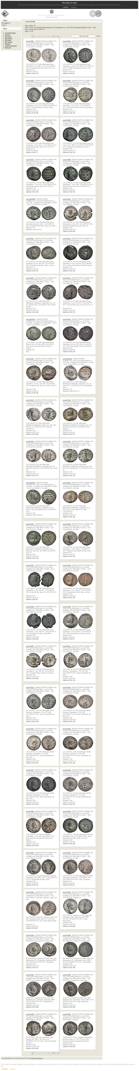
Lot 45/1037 (30, 770)
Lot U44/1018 (67, 359)
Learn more (73, 7)
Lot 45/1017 (30, 359)
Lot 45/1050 (67, 1014)
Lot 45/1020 (67, 400)
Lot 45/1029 (30, 606)
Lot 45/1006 (67, 120)
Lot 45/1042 (67, 853)
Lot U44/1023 (30, 483)
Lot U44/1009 (30, 199)
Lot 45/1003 (30, 80)
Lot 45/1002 (67, 41)
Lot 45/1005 (30, 120)
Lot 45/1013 (30, 278)
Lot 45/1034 (67, 687)
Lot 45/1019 (30, 400)
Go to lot (82, 36)
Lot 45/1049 (30, 1014)
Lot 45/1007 (30, 159)
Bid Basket (8, 38)
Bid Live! (8, 47)
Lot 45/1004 (67, 80)
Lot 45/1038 (67, 770)
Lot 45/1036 (67, 729)
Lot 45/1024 (67, 483)
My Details (8, 42)
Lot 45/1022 (67, 441)
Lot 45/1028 (67, 565)
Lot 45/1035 (30, 729)
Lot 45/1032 (67, 646)
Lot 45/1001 (30, 41)
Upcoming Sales (10, 33)
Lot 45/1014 (67, 278)
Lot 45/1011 (30, 238)
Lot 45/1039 (30, 811)
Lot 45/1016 (67, 319)
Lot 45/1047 (30, 975)
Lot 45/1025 (30, 524)
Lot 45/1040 (67, 811)
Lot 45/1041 (30, 853)
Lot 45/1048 (67, 975)
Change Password (11, 46)
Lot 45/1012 (67, 238)
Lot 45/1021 (30, 441)
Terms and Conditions (37, 1058)
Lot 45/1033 (30, 687)
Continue (65, 7)
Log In (4, 25)
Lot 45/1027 (30, 565)
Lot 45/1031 (30, 646)
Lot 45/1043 (30, 892)
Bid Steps (8, 40)
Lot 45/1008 (67, 159)
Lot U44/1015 (30, 319)
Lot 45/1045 (30, 935)
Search (98, 36)
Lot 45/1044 (67, 892)
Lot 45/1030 (67, 606)
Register (7, 44)
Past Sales (8, 36)
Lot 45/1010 (67, 199)
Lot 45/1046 (67, 935)
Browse (7, 35)
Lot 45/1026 (67, 524)
